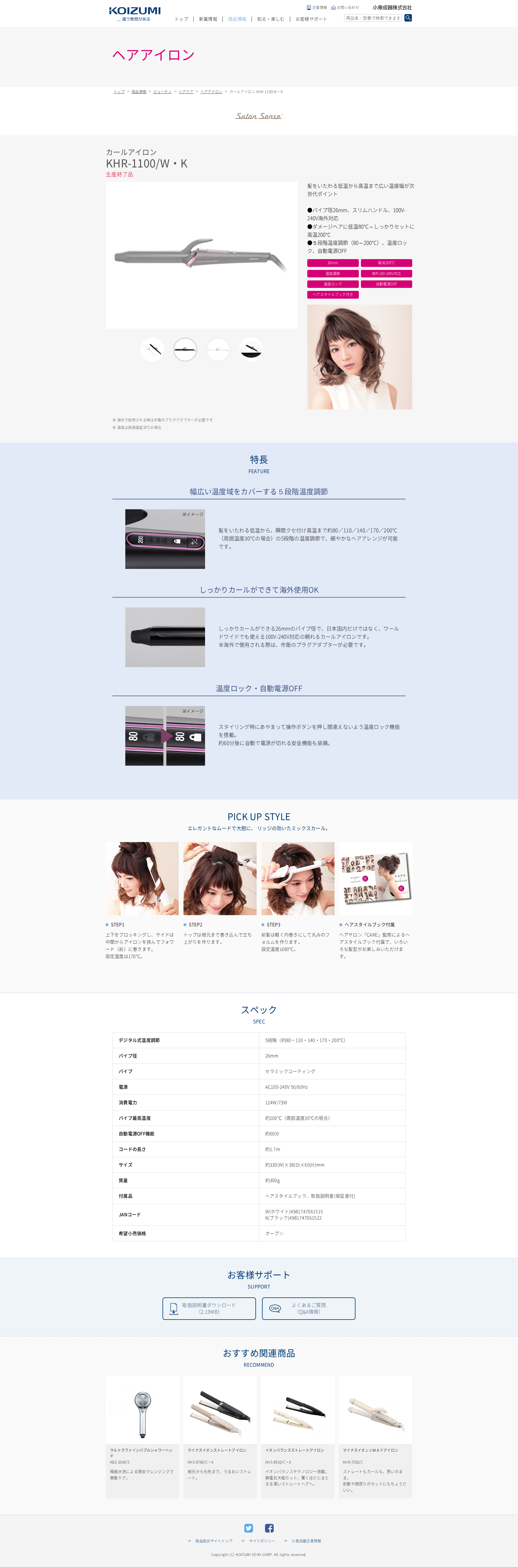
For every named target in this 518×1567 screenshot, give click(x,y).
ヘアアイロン (212, 91)
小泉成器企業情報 (306, 1541)
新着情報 (208, 19)
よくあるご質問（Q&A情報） (309, 1308)
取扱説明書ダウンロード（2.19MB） (209, 1308)
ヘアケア (186, 91)
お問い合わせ (348, 7)
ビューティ (162, 91)
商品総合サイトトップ (213, 1541)
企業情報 (319, 7)
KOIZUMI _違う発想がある (135, 14)
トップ (181, 19)
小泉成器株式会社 (392, 7)
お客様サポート (312, 19)
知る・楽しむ (271, 19)
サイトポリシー (262, 1541)
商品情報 (237, 19)
